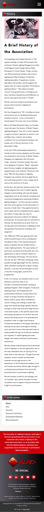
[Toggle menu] (39, 4)
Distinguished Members (14, 417)
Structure (9, 410)
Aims (7, 407)
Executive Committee (14, 413)
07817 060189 (25, 491)
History (8, 403)
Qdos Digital (26, 509)
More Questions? (12, 420)
